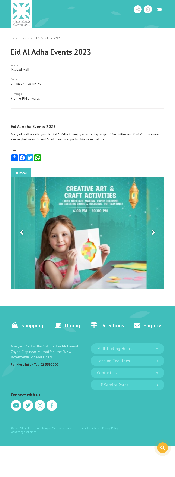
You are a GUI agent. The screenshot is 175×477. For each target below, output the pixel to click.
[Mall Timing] (148, 9)
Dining (72, 325)
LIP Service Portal (113, 385)
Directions (112, 325)
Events (25, 38)
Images (21, 172)
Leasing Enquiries (113, 361)
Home (14, 38)
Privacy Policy (110, 428)
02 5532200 (49, 364)
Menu (159, 9)
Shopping (32, 325)
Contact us (107, 372)
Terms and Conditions (87, 428)
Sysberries (30, 432)
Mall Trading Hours (114, 348)
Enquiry (152, 325)
